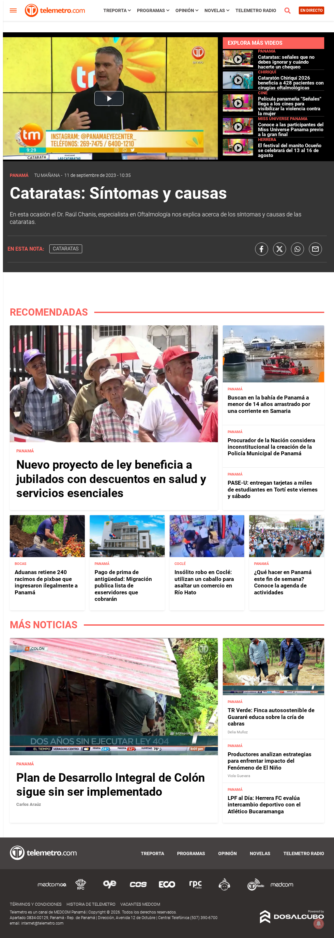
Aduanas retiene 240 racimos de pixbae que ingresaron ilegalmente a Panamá (46, 582)
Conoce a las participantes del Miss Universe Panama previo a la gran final (291, 129)
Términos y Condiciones (36, 904)
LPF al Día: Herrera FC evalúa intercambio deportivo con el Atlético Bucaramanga (264, 805)
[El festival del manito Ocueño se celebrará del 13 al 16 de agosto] (238, 154)
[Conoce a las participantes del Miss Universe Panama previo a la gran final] (238, 133)
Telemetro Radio (255, 10)
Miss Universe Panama (283, 118)
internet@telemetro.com (42, 923)
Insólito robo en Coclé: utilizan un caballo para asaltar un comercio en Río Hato (204, 582)
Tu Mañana (47, 175)
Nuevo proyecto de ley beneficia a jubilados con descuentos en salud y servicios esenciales (111, 479)
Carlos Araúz (28, 804)
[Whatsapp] (297, 249)
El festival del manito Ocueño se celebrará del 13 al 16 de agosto (289, 150)
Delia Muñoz (238, 732)
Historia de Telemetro (91, 904)
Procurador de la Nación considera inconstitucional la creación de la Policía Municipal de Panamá (271, 447)
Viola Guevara (239, 776)
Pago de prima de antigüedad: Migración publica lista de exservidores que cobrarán (123, 585)
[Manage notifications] (318, 923)
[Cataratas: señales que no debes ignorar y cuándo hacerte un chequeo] (238, 65)
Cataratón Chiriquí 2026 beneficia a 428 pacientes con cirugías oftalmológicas (291, 83)
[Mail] (315, 249)
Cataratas (66, 249)
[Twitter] (279, 249)
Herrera (267, 139)
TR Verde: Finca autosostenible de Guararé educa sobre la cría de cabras (271, 717)
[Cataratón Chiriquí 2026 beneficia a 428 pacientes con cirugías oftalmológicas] (238, 86)
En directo (311, 10)
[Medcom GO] (52, 889)
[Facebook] (261, 249)
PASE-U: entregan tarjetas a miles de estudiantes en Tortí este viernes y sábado (273, 489)
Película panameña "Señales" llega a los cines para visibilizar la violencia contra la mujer (289, 106)
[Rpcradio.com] (195, 889)
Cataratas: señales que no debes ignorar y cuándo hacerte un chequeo (286, 62)
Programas (151, 10)
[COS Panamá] (138, 889)
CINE (262, 92)
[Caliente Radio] (224, 889)
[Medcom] (281, 889)
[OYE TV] (109, 889)
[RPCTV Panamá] (81, 889)
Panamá (267, 51)
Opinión (184, 10)
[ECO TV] (167, 889)
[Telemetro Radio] (253, 889)
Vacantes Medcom (140, 904)
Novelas (215, 10)
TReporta (115, 10)
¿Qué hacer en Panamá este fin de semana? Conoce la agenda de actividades (282, 582)
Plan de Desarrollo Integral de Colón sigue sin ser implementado (110, 785)
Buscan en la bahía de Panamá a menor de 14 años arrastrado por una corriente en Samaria (269, 404)
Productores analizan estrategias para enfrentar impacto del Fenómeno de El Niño (269, 761)
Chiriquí (267, 72)
